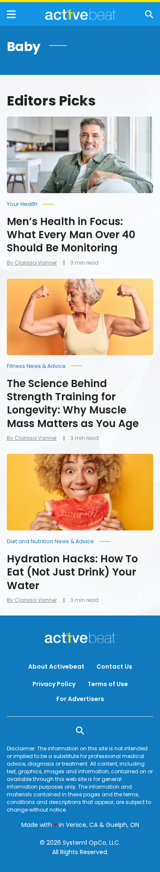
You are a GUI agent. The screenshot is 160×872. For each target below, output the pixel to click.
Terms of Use (107, 684)
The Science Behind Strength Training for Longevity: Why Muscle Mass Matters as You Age (73, 403)
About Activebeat (56, 666)
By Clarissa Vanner (32, 262)
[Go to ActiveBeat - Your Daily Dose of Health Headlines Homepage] (80, 14)
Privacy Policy (54, 684)
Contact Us (114, 666)
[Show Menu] (11, 14)
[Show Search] (149, 14)
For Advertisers (80, 699)
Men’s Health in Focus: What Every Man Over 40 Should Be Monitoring (71, 234)
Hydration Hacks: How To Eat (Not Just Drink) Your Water (72, 572)
